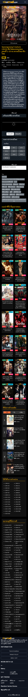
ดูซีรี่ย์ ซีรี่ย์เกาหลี (17, 192)
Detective (7, 539)
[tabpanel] (14, 444)
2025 (6, 513)
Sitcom (17, 600)
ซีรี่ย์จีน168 (12, 680)
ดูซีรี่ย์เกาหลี (12, 194)
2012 (16, 497)
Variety (7, 616)
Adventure (18, 525)
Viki (16, 616)
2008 (16, 492)
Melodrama (8, 579)
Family (6, 547)
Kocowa (7, 566)
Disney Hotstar (19, 539)
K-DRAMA (17, 561)
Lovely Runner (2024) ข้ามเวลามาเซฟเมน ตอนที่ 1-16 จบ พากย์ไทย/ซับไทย (19, 442)
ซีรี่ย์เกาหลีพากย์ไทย (15, 189)
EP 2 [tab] (14, 147)
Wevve (17, 621)
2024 (16, 511)
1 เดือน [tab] (21, 412)
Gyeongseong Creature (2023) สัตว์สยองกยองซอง (13, 179)
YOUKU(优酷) (8, 623)
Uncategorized (19, 614)
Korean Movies (8, 568)
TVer (16, 609)
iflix (6, 559)
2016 (16, 502)
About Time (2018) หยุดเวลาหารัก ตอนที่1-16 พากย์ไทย (19, 417)
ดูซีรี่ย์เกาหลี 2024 (20, 194)
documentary (8, 545)
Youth (16, 623)
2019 (6, 506)
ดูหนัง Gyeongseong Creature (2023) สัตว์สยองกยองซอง (14, 200)
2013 (6, 499)
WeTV (6, 621)
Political (17, 589)
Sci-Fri (21, 65)
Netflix (17, 586)
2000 (16, 483)
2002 (16, 485)
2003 (6, 488)
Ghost (16, 552)
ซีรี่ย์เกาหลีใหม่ (5, 192)
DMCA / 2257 (14, 658)
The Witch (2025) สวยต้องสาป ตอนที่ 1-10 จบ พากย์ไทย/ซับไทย (19, 466)
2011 (6, 497)
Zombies (7, 630)
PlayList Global (9, 589)
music (16, 584)
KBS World (18, 564)
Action (3, 65)
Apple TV (7, 530)
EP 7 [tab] (6, 154)
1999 (6, 483)
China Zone (18, 532)
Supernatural (18, 602)
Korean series (15, 65)
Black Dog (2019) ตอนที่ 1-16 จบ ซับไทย (19, 428)
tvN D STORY (8, 614)
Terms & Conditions (14, 651)
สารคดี (17, 630)
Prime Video (8, 591)
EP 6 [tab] (21, 151)
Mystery (7, 586)
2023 (6, 511)
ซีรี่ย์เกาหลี (4, 186)
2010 (16, 495)
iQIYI (16, 559)
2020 (16, 506)
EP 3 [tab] (21, 147)
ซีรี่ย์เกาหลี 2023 (11, 186)
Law (6, 572)
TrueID (17, 607)
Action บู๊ (4, 176)
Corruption (7, 536)
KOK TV (17, 566)
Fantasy (17, 547)
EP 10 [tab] (6, 158)
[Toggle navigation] (25, 2)
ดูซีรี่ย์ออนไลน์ (5, 194)
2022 (16, 509)
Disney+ (7, 541)
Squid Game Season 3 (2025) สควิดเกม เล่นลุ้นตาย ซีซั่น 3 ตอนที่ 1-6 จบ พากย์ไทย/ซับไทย (19, 454)
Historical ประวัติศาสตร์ (7, 181)
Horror (6, 557)
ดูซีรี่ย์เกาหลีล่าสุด (15, 197)
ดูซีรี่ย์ (11, 192)
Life (6, 575)
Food (16, 550)
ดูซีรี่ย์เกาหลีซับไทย (6, 197)
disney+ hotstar (19, 541)
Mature (7, 577)
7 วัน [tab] (14, 412)
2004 (16, 488)
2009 (6, 495)
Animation (7, 527)
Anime (17, 527)
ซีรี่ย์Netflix (15, 184)
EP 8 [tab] (14, 154)
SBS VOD (7, 596)
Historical (8, 65)
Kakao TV (7, 564)
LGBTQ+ (17, 572)
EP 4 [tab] (6, 151)
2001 (6, 485)
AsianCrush (18, 530)
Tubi (6, 609)
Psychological (18, 591)
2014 (16, 499)
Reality (7, 593)
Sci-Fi (15, 181)
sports (6, 602)
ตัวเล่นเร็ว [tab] (18, 134)
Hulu (16, 557)
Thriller (5, 66)
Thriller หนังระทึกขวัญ (7, 184)
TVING (6, 612)
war (16, 619)
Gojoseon (7, 554)
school (6, 598)
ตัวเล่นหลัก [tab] (10, 134)
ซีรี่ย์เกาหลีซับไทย (6, 189)
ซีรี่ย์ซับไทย (21, 184)
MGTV (6, 582)
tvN (16, 612)
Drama (17, 545)
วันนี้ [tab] (7, 412)
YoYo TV (17, 626)
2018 (16, 504)
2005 (6, 490)
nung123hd (21, 680)
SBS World (17, 596)
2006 (16, 490)
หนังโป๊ (2, 683)
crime (16, 536)
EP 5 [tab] (14, 151)
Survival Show (8, 605)
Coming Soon (18, 534)
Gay (6, 552)
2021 (6, 509)
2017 (6, 504)
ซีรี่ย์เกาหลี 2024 (20, 186)
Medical (17, 577)
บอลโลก (12, 683)
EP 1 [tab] (6, 147)
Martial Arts (18, 575)
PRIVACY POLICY (14, 654)
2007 (6, 492)
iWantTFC (7, 561)
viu (6, 619)
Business (7, 532)
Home (2, 672)
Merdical (17, 579)
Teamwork (18, 605)
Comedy (7, 534)
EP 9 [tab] (21, 154)
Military (17, 582)
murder (7, 584)
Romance (17, 593)
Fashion (7, 550)
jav (1, 665)
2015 (6, 502)
